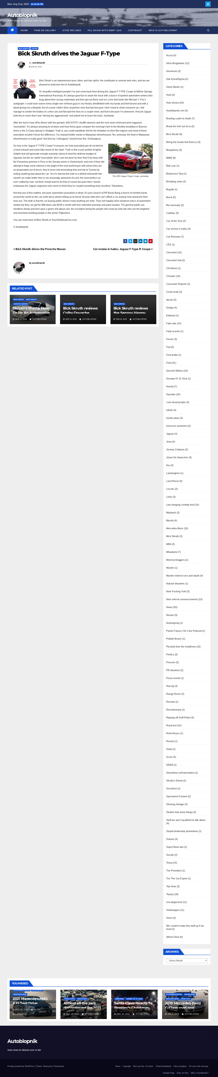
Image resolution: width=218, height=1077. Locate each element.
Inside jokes (172, 418)
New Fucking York (176, 591)
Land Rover (172, 481)
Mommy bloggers (175, 560)
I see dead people (176, 402)
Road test (171, 725)
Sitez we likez (71, 30)
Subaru (170, 839)
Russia (170, 741)
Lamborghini (173, 473)
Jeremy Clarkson (175, 449)
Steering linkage (175, 804)
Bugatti (170, 189)
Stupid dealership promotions (182, 831)
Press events (173, 678)
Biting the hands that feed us (181, 142)
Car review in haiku (176, 229)
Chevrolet (171, 252)
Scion (169, 757)
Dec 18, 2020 (123, 1014)
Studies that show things (179, 812)
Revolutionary (173, 709)
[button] (208, 30)
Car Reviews (173, 236)
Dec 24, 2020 (72, 1014)
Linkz (169, 497)
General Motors (174, 370)
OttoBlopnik (91, 1014)
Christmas (171, 268)
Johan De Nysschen (177, 457)
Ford (168, 363)
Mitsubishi (171, 552)
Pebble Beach (174, 638)
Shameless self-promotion (180, 772)
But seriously (173, 205)
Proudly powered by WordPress (21, 1066)
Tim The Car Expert (176, 878)
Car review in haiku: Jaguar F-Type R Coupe (122, 249)
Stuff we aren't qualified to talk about (185, 820)
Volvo (169, 918)
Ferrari (169, 339)
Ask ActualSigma (175, 79)
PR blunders (173, 670)
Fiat (168, 347)
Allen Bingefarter (175, 63)
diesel (169, 300)
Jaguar (34, 48)
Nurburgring (172, 623)
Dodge (170, 307)
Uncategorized (174, 902)
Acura (169, 55)
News (169, 607)
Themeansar (58, 1066)
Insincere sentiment (176, 426)
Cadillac (170, 213)
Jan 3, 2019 (173, 1014)
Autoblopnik (22, 15)
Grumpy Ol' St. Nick (176, 378)
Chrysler (170, 276)
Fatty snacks (173, 331)
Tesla (169, 862)
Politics (170, 654)
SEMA (169, 765)
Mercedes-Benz (174, 528)
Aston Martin (173, 87)
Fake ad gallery (45, 30)
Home (24, 30)
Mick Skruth (31, 299)
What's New (172, 937)
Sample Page (168, 1073)
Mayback (171, 512)
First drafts (172, 355)
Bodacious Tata (174, 173)
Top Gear (171, 886)
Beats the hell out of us (178, 126)
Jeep (169, 441)
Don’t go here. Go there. (143, 1066)
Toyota (169, 894)
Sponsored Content (176, 796)
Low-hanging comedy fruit (180, 504)
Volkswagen (172, 910)
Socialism (171, 788)
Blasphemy (172, 150)
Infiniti (169, 410)
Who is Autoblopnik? (163, 30)
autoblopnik (38, 62)
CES (168, 244)
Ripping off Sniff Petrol (178, 717)
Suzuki (170, 855)
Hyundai (170, 394)
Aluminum (171, 71)
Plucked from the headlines (181, 646)
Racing (170, 686)
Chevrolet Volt (174, 260)
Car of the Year (174, 221)
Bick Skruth (24, 48)
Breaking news (174, 181)
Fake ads (171, 323)
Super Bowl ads (174, 847)
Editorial (170, 315)
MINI (168, 544)
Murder (170, 568)
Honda (170, 386)
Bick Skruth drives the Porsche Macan (40, 249)
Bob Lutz (171, 166)
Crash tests (172, 292)
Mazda (170, 520)
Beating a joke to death (178, 118)
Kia (168, 465)
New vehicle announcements (182, 599)
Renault (170, 702)
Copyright (135, 30)
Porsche (170, 662)
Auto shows (172, 102)
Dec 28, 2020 (21, 1010)
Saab (169, 749)
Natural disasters (175, 583)
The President (174, 870)
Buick (169, 197)
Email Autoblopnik (163, 1066)
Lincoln (170, 489)
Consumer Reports (176, 284)
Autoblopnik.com (175, 110)
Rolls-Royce (173, 733)
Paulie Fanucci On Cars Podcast (184, 631)
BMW (169, 158)
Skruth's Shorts (21, 304)
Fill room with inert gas (104, 30)
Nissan (170, 615)
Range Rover (173, 694)
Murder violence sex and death (182, 575)
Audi (168, 95)
